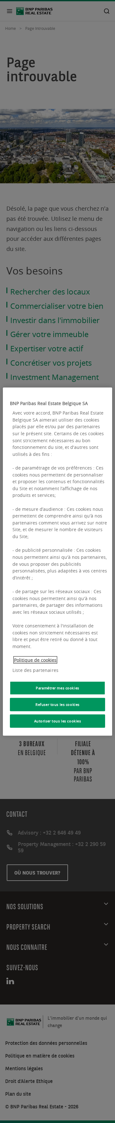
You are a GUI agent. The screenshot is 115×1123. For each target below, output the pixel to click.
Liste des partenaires (35, 670)
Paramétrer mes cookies (57, 688)
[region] (57, 561)
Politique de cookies (35, 660)
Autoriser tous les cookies (57, 721)
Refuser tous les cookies (57, 704)
